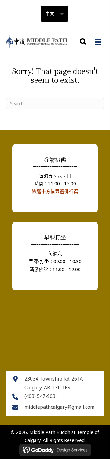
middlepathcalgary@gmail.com (59, 407)
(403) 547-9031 (41, 396)
